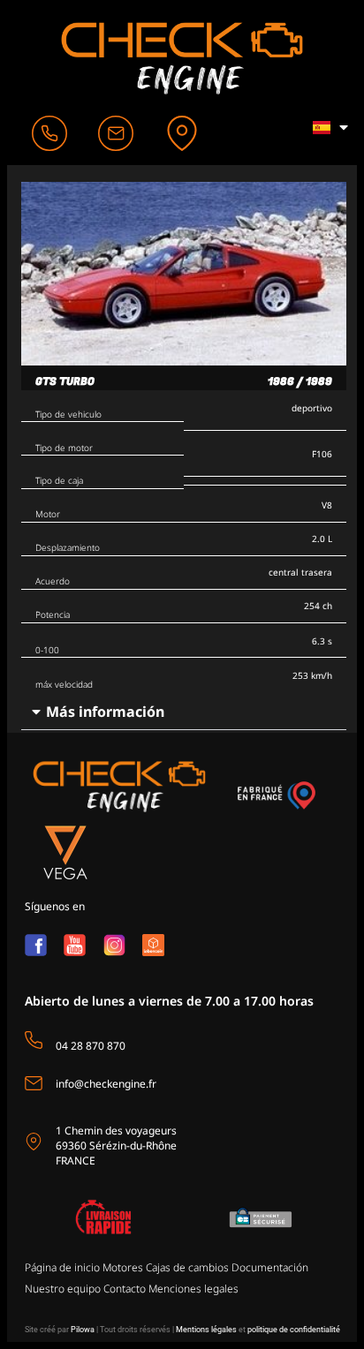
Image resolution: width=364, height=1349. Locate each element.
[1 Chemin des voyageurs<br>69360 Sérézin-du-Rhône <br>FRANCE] (33, 1141)
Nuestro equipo (63, 1288)
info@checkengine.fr (106, 1083)
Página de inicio (62, 1267)
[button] (183, 712)
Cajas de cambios (187, 1267)
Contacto (124, 1288)
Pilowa (83, 1329)
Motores (122, 1267)
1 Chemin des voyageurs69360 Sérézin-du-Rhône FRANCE (116, 1145)
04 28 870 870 (90, 1045)
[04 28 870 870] (33, 1040)
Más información (105, 711)
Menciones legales (193, 1288)
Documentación (269, 1267)
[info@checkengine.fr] (33, 1083)
